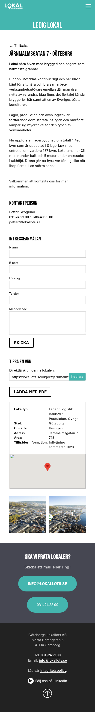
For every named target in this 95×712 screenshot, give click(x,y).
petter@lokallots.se (24, 222)
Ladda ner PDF (30, 392)
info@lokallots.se (47, 583)
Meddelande (18, 309)
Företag (14, 278)
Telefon (14, 293)
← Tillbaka (18, 45)
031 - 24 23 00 (47, 604)
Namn (13, 247)
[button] (47, 467)
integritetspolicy (53, 670)
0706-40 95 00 (42, 217)
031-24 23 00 (19, 217)
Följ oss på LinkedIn (51, 680)
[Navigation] (88, 6)
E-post (13, 263)
